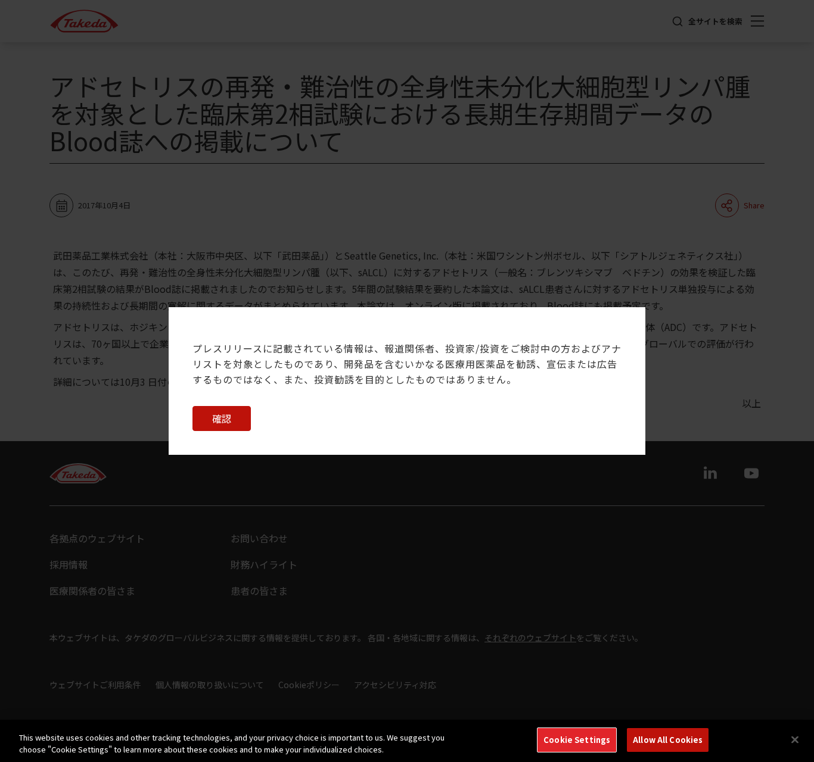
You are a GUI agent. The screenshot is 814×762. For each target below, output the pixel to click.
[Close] (795, 739)
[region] (407, 741)
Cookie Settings (576, 739)
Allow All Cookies (668, 739)
